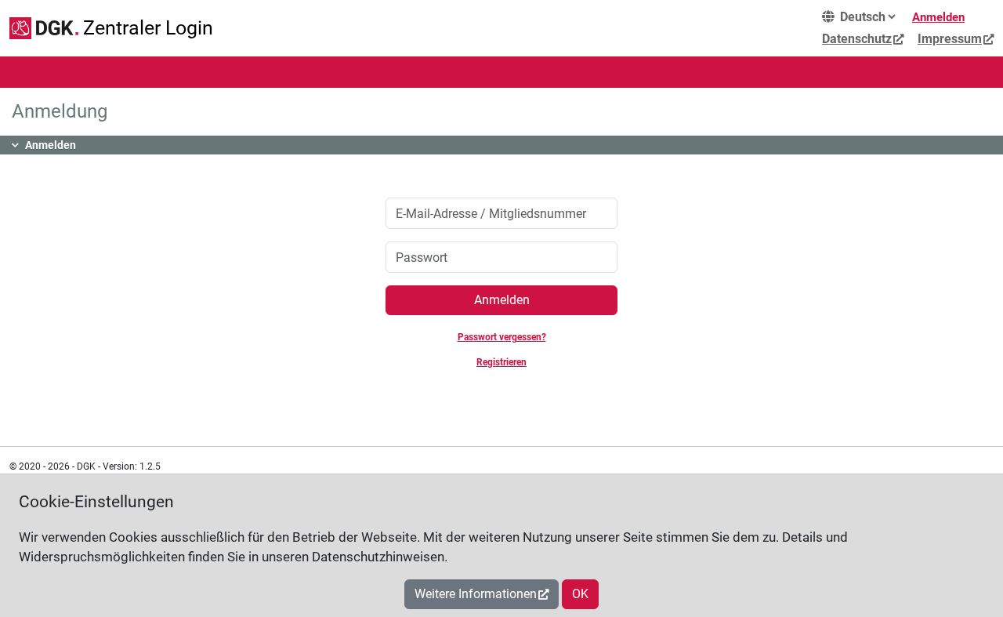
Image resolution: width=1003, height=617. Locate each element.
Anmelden (938, 17)
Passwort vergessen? (502, 337)
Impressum (950, 38)
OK (580, 593)
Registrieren (501, 362)
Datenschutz (857, 38)
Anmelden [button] (50, 145)
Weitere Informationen (476, 593)
